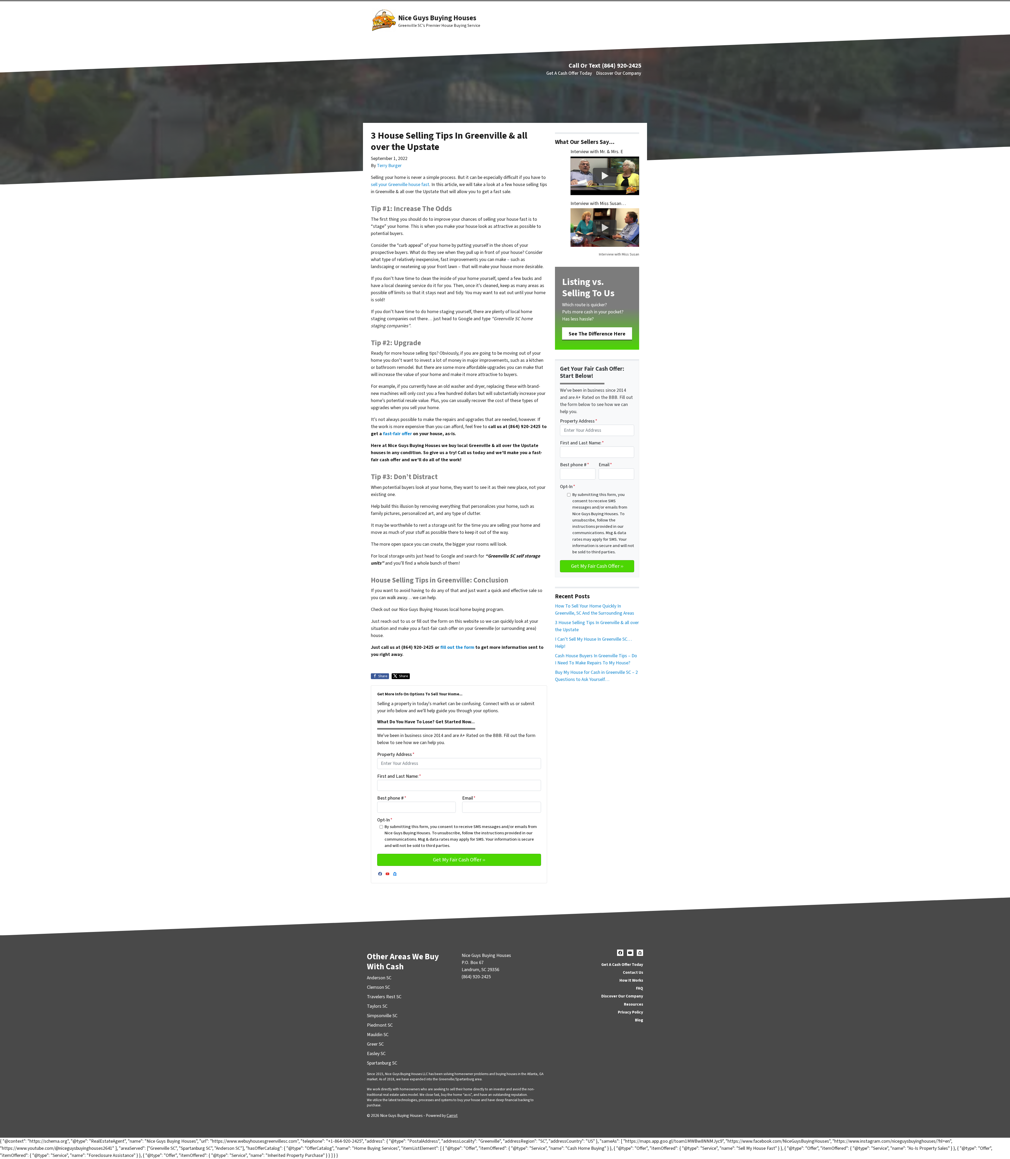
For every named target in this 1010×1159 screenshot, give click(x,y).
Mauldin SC (377, 1034)
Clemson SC (378, 987)
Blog (639, 1020)
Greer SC (375, 1044)
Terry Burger (389, 165)
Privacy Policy (630, 1012)
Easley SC (376, 1053)
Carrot (452, 1115)
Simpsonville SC (382, 1015)
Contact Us (633, 972)
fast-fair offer (397, 433)
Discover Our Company (618, 73)
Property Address (396, 754)
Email (469, 798)
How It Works (631, 980)
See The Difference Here (597, 334)
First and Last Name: (399, 776)
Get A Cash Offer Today (569, 73)
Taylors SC (377, 1006)
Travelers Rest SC (384, 997)
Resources (633, 1004)
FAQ (639, 988)
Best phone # (391, 798)
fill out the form (457, 647)
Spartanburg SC (382, 1063)
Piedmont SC (380, 1025)
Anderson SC (379, 978)
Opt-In (384, 820)
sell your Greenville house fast (400, 184)
